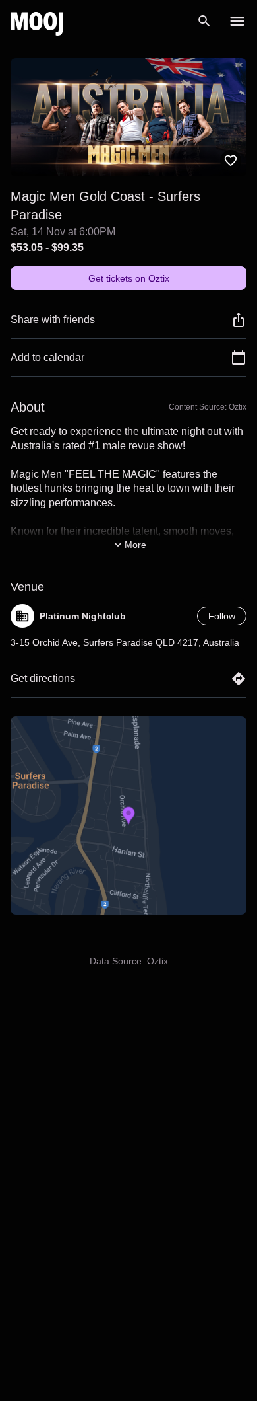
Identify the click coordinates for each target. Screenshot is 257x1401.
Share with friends (53, 319)
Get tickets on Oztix (128, 278)
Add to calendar (47, 357)
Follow (221, 616)
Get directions (43, 678)
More (135, 544)
